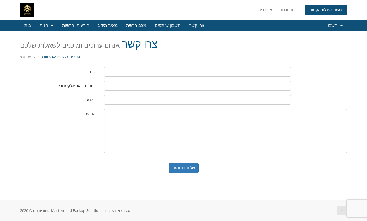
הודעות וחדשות (75, 25)
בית (27, 25)
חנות (45, 25)
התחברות (287, 9)
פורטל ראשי (28, 56)
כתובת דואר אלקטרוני (77, 85)
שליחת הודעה (183, 168)
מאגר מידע (108, 25)
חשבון (333, 25)
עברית (264, 9)
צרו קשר (196, 25)
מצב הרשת (136, 25)
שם (92, 71)
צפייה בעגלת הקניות (325, 10)
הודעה (90, 113)
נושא (91, 99)
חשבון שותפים (168, 25)
